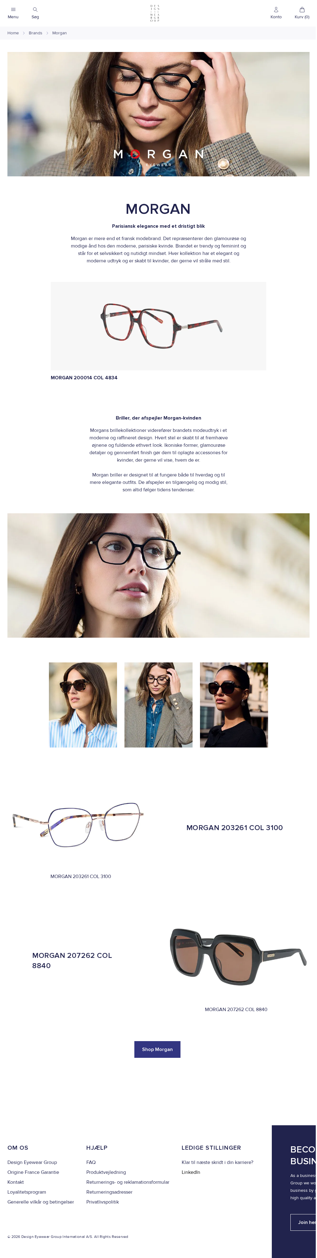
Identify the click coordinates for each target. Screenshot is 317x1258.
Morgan (59, 33)
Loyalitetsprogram (26, 1192)
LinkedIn (191, 1172)
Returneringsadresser (109, 1192)
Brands (35, 33)
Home (13, 33)
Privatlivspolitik (102, 1202)
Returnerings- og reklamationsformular (127, 1182)
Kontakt (15, 1182)
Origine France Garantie (33, 1172)
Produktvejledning (106, 1172)
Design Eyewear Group (32, 1162)
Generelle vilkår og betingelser (40, 1202)
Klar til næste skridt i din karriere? (217, 1162)
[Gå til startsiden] (154, 13)
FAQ (91, 1162)
